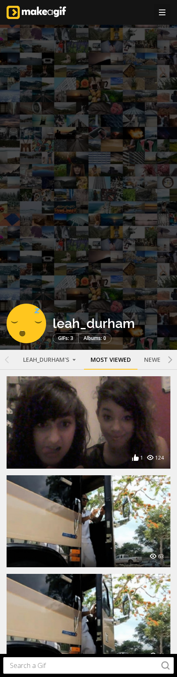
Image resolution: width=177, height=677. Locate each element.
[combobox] (88, 665)
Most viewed (111, 359)
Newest (156, 359)
